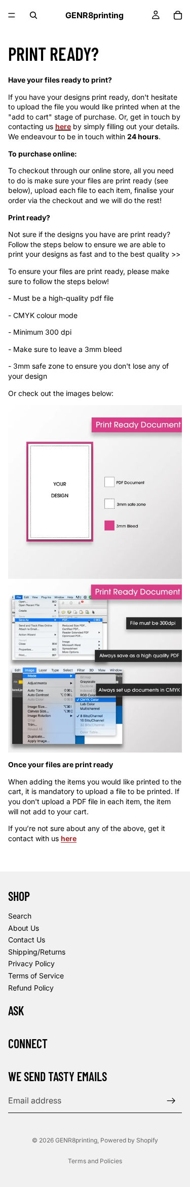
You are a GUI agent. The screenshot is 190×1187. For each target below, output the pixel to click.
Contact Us (26, 940)
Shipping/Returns (36, 951)
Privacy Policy (31, 964)
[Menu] (11, 15)
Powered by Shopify (129, 1140)
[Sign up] (171, 1101)
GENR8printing (76, 1140)
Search (19, 916)
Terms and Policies (95, 1161)
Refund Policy (31, 987)
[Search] (33, 15)
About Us (23, 928)
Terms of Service (36, 975)
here (69, 838)
